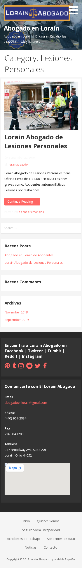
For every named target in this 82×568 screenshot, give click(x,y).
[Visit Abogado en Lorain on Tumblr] (14, 367)
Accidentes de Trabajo (23, 539)
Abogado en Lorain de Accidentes (29, 255)
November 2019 (16, 312)
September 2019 (17, 320)
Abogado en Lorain (31, 28)
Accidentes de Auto (61, 539)
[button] (75, 8)
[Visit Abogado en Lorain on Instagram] (21, 367)
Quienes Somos (48, 521)
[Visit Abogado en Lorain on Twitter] (38, 367)
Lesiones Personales (30, 212)
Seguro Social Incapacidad (41, 530)
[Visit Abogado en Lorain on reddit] (29, 367)
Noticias (31, 547)
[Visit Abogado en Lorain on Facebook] (45, 367)
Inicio (26, 521)
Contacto (50, 547)
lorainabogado (18, 164)
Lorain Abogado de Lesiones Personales (35, 141)
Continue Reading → (22, 201)
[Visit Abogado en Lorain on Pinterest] (7, 367)
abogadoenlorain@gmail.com (26, 402)
